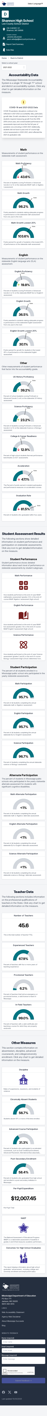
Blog (3, 1325)
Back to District (17, 58)
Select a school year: (10, 63)
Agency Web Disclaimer (11, 1317)
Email (8, 1346)
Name (8, 1338)
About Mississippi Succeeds (13, 1321)
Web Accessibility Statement (13, 1312)
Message (9, 1355)
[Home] (8, 3)
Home (4, 58)
